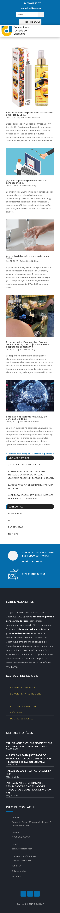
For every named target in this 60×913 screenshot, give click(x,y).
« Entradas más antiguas (18, 453)
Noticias (36, 117)
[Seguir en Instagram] (30, 894)
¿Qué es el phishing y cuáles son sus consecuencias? (26, 181)
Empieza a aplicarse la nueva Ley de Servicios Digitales (26, 417)
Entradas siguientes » (43, 453)
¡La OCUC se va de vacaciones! (25, 464)
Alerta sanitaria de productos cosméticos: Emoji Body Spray (29, 113)
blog (34, 185)
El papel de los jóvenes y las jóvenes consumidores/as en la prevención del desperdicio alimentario (27, 344)
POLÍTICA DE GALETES (21, 718)
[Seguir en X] (37, 894)
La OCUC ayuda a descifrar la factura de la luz (30, 487)
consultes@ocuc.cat (31, 8)
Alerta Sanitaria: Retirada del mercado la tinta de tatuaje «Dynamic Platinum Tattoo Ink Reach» (31, 474)
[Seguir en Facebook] (23, 894)
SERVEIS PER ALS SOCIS (22, 687)
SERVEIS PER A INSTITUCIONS (25, 694)
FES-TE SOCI (32, 21)
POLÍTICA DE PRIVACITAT (23, 706)
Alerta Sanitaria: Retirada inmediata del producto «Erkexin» (30, 497)
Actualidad (26, 117)
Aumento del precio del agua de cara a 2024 (28, 257)
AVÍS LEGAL (16, 712)
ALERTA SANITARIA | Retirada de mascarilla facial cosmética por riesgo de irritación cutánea (28, 758)
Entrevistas (15, 527)
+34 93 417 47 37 (31, 3)
